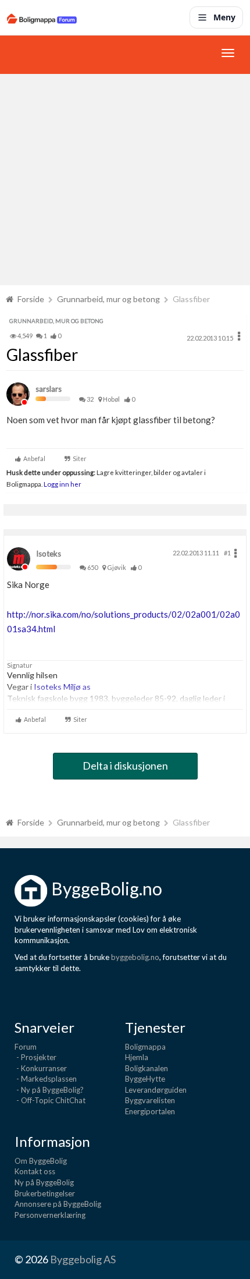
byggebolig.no (135, 957)
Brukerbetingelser (45, 1193)
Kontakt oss (35, 1171)
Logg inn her (61, 484)
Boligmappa (145, 1046)
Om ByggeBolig (41, 1160)
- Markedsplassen (46, 1078)
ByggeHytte (145, 1078)
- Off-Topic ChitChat (50, 1100)
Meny (224, 17)
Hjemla (136, 1057)
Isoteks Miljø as (62, 687)
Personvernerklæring (50, 1215)
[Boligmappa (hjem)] (42, 17)
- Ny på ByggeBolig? (49, 1089)
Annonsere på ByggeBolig (58, 1204)
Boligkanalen (146, 1068)
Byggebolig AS (83, 1259)
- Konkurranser (41, 1068)
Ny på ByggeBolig (44, 1182)
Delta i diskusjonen (125, 765)
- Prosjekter (35, 1057)
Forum (26, 1046)
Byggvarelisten (150, 1100)
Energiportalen (150, 1111)
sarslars (48, 389)
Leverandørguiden (156, 1089)
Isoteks (48, 553)
